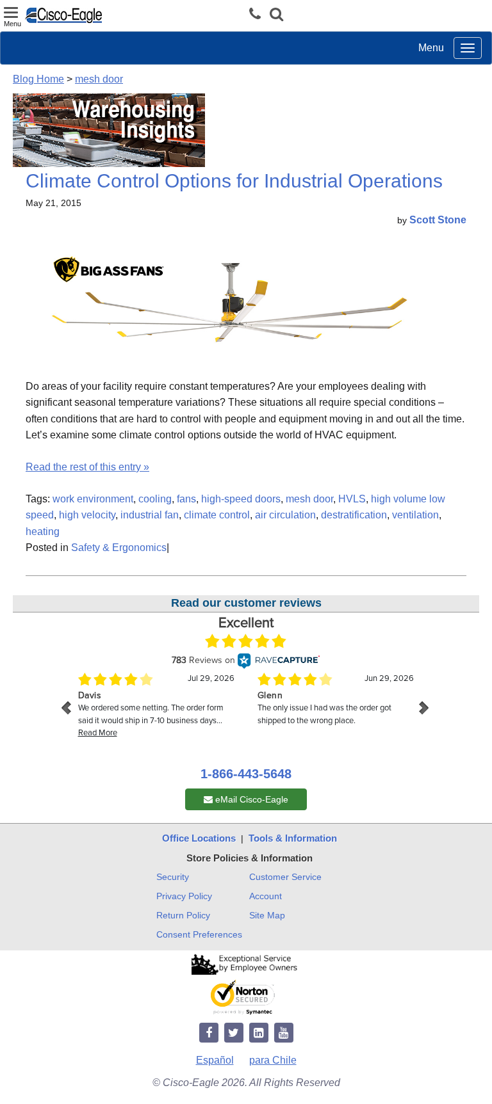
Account (265, 896)
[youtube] (283, 1033)
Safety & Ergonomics (119, 547)
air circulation (285, 514)
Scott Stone (437, 219)
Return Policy (183, 915)
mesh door (99, 79)
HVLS (352, 498)
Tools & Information (293, 838)
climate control (217, 514)
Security (172, 877)
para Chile (273, 1060)
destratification (354, 514)
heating (43, 531)
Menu (431, 47)
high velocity (87, 514)
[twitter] (233, 1033)
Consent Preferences (199, 934)
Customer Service (285, 877)
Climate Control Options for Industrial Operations (234, 180)
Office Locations (199, 838)
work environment (93, 498)
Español (215, 1060)
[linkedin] (258, 1033)
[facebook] (208, 1033)
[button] (276, 15)
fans (186, 498)
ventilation (415, 514)
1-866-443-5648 (246, 774)
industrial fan (149, 514)
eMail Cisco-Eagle (250, 799)
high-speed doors (241, 498)
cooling (155, 498)
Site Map (267, 915)
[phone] (258, 14)
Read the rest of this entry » (87, 466)
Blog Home (38, 79)
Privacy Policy (184, 896)
